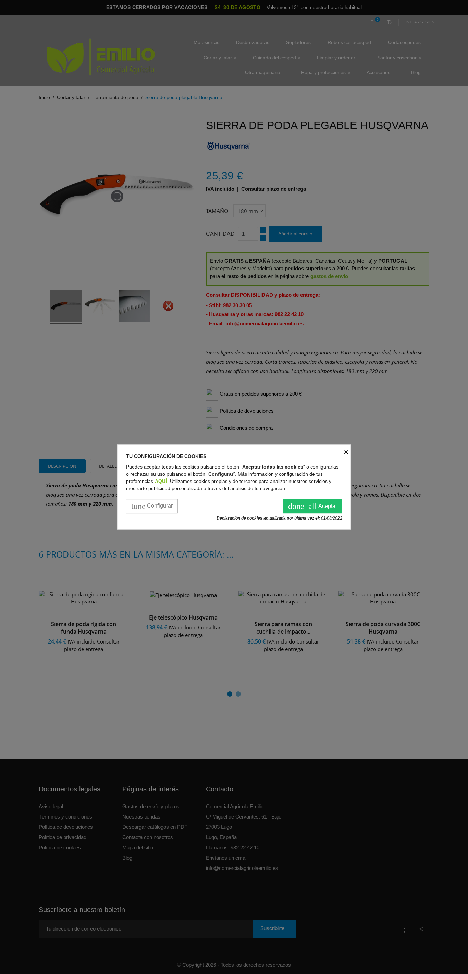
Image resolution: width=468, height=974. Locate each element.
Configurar (152, 506)
